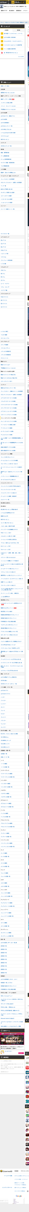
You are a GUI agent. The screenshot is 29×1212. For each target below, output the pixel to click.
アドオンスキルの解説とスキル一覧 (9, 631)
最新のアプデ (4, 10)
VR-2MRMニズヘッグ (6, 740)
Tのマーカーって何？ (6, 549)
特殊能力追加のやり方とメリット (9, 618)
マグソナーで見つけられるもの (8, 557)
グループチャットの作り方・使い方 (9, 463)
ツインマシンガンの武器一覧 (7, 846)
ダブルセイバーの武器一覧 (7, 806)
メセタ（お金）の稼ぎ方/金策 (8, 526)
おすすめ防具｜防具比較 (10, 37)
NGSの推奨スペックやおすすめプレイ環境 (11, 1026)
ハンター (3, 697)
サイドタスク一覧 (5, 233)
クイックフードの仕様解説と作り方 (9, 529)
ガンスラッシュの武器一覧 (7, 936)
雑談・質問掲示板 (5, 152)
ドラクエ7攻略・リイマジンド (21, 1179)
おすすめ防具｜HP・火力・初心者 (9, 942)
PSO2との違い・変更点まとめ (8, 1007)
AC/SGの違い (4, 680)
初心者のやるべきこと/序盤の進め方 (9, 509)
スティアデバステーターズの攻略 (9, 408)
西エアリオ (3, 240)
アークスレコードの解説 (6, 428)
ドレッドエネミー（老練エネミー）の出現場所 (12, 391)
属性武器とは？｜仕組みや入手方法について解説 (12, 652)
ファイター (3, 700)
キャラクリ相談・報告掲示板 (7, 162)
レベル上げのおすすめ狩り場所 (8, 132)
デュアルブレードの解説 (6, 903)
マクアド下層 (4, 290)
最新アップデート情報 (7, 99)
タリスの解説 (4, 863)
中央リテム (3, 270)
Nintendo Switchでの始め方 (7, 1018)
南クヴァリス (4, 300)
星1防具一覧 (4, 946)
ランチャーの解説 (5, 833)
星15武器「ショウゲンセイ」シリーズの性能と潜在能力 (14, 33)
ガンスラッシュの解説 (6, 932)
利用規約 (16, 1171)
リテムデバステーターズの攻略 (8, 401)
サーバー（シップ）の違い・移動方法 (10, 593)
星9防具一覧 (4, 972)
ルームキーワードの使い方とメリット (10, 568)
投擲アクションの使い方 (6, 582)
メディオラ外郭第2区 (6, 354)
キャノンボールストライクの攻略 (9, 421)
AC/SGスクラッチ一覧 (6, 146)
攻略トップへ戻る (5, 86)
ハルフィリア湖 (4, 253)
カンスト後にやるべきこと (7, 522)
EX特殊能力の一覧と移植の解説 (8, 621)
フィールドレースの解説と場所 (8, 424)
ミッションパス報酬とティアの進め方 (10, 560)
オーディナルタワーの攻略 (7, 431)
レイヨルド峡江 (4, 331)
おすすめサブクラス (5, 693)
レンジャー (3, 703)
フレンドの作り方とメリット (7, 457)
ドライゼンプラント (5, 348)
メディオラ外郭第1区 (6, 351)
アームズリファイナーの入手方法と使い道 (11, 659)
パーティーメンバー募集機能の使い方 (10, 476)
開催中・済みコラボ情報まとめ (8, 172)
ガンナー (3, 707)
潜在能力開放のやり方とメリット (9, 628)
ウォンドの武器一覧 (5, 876)
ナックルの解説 (4, 813)
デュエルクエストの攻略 (6, 434)
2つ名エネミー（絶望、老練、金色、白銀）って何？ (11, 553)
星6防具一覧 (4, 962)
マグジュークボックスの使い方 (8, 572)
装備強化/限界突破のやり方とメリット (10, 614)
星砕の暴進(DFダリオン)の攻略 (8, 450)
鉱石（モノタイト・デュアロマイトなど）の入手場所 (12, 666)
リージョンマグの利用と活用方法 (9, 539)
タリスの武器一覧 (5, 866)
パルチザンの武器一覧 (6, 797)
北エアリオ (3, 243)
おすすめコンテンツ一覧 (6, 126)
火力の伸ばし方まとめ (6, 129)
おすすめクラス (4, 690)
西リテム (3, 277)
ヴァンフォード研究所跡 (6, 260)
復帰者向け (18, 10)
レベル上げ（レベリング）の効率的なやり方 (11, 603)
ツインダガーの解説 (5, 783)
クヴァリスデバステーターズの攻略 (9, 404)
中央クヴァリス (4, 297)
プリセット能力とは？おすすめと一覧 (10, 543)
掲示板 (18, 30)
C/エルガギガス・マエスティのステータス (14, 41)
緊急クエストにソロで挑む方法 (8, 374)
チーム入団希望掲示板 (6, 159)
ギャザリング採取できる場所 (7, 192)
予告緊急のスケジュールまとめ (8, 109)
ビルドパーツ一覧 (5, 499)
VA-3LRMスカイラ (5, 747)
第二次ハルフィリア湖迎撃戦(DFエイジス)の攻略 (12, 443)
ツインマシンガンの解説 (6, 843)
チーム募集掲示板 (5, 156)
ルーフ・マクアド (5, 283)
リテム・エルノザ (5, 287)
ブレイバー (3, 717)
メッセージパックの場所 (6, 202)
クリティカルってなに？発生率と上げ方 (10, 648)
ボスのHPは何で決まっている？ (8, 644)
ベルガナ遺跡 (4, 334)
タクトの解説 (4, 922)
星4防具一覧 (4, 956)
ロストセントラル (5, 338)
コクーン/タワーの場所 (6, 196)
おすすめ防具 (4, 119)
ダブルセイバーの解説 (6, 803)
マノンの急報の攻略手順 (10, 49)
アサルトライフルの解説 (6, 823)
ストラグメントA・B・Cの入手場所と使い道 (11, 662)
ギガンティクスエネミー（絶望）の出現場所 (11, 182)
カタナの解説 (4, 883)
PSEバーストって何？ (6, 533)
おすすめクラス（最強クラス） (8, 116)
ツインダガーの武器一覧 (6, 787)
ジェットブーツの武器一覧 (7, 916)
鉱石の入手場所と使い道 (6, 189)
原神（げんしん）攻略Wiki (20, 1187)
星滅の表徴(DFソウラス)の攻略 (8, 447)
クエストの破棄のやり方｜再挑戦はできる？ (11, 641)
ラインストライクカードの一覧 (8, 489)
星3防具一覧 (4, 952)
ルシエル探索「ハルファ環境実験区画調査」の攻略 (12, 438)
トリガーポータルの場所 (6, 199)
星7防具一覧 (4, 966)
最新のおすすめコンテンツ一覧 (8, 388)
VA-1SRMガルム (5, 737)
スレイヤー (3, 727)
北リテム (3, 280)
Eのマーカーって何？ (6, 546)
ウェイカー (3, 724)
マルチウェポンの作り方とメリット (9, 625)
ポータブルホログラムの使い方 (8, 479)
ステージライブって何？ (6, 381)
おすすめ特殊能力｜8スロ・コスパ (9, 979)
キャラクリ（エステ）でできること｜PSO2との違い (11, 1014)
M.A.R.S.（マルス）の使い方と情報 (9, 733)
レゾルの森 (3, 263)
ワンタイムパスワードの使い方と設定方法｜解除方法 (12, 564)
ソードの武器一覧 (5, 767)
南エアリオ (3, 247)
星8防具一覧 (4, 969)
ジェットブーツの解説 (6, 913)
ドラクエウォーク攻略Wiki (20, 1185)
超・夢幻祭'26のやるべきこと (11, 52)
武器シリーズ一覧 (5, 757)
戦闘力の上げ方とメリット (8, 608)
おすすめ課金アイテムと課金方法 (9, 677)
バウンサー (3, 720)
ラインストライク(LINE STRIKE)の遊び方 (11, 486)
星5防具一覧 (4, 959)
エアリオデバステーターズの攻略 (9, 398)
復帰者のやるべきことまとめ (7, 92)
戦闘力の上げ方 (4, 516)
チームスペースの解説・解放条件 (9, 496)
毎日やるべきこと (5, 139)
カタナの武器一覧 (5, 886)
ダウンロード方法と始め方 (7, 1004)
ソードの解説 (4, 763)
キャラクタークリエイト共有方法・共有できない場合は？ (12, 999)
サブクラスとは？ (5, 136)
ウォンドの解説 (4, 873)
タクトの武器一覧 (5, 926)
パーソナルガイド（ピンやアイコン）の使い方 (12, 578)
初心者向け (11, 10)
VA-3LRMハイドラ (5, 743)
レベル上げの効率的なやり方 (7, 512)
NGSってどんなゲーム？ (6, 996)
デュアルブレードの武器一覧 (7, 906)
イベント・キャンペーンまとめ (8, 106)
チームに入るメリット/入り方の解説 (9, 460)
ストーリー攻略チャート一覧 (7, 209)
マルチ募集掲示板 (5, 166)
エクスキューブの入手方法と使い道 (9, 670)
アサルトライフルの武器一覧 (7, 826)
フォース (3, 710)
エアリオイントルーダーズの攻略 (9, 411)
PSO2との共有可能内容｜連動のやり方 (10, 1010)
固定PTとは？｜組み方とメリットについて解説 (11, 472)
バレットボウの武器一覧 (6, 896)
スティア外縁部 (4, 344)
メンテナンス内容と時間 (6, 102)
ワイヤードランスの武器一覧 (7, 777)
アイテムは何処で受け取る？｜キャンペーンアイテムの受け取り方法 (12, 589)
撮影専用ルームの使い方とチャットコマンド (11, 575)
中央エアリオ (4, 250)
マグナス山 (3, 257)
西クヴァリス (4, 303)
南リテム (3, 273)
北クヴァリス (4, 307)
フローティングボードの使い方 (8, 585)
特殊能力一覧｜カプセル (6, 982)
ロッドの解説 (4, 853)
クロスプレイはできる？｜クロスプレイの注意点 (12, 1022)
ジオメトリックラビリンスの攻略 (9, 414)
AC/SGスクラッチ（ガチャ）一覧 (9, 684)
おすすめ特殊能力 (5, 122)
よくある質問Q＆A (5, 596)
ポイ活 (8, 2)
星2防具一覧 (4, 949)
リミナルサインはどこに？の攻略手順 (13, 45)
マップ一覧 (3, 186)
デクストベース (4, 358)
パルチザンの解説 (5, 793)
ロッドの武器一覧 (5, 856)
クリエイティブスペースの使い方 (9, 493)
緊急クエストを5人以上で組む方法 (9, 378)
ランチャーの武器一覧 (6, 836)
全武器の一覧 (4, 753)
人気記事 (6, 30)
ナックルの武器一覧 (5, 816)
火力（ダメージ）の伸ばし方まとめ (9, 635)
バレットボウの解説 (5, 893)
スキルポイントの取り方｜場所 (8, 536)
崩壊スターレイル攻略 (19, 1183)
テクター (3, 714)
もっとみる (21, 56)
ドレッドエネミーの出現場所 (7, 179)
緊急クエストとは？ (5, 364)
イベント (25, 10)
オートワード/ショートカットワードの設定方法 (11, 467)
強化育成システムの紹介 (6, 611)
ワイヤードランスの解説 (6, 773)
